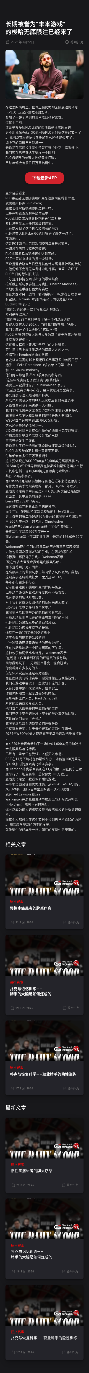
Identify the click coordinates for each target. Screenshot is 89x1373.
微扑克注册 (52, 410)
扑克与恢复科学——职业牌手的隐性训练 (43, 1074)
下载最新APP (44, 177)
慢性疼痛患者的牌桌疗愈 (30, 908)
